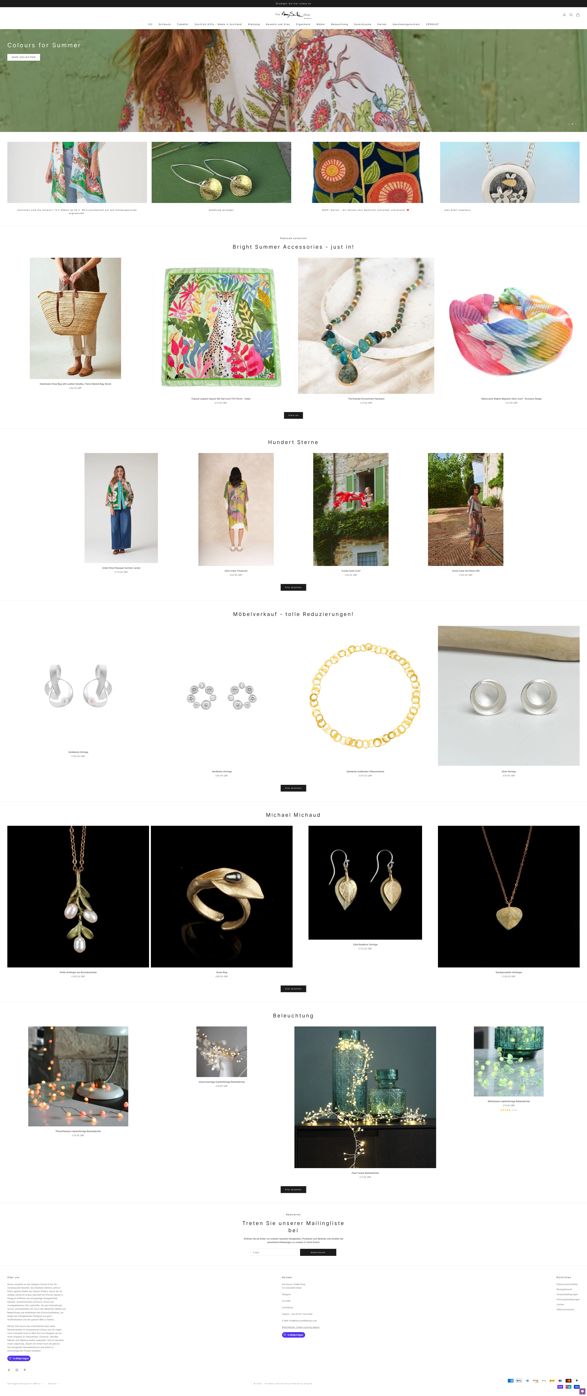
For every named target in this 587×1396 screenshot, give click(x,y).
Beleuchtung (339, 24)
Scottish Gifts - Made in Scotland (218, 24)
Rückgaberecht (564, 1289)
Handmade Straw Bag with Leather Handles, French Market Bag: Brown (75, 384)
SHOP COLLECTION (24, 65)
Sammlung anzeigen (221, 210)
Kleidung (254, 24)
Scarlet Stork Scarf (350, 570)
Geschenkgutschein (406, 24)
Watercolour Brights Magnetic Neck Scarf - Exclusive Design (511, 398)
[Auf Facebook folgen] (8, 1370)
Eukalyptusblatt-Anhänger (509, 972)
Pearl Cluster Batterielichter (365, 1173)
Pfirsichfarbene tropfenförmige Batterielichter (78, 1131)
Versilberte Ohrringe (78, 752)
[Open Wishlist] (582, 1391)
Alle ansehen (293, 587)
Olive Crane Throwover (236, 570)
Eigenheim (303, 24)
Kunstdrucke (363, 24)
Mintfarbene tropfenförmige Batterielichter (509, 1101)
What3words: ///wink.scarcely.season (300, 1327)
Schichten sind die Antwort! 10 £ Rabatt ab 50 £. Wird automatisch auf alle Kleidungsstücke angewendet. (77, 211)
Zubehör (183, 24)
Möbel (321, 24)
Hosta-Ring (221, 972)
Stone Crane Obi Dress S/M (465, 570)
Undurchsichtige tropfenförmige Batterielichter (222, 1082)
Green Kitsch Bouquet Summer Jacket (121, 568)
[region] (293, 80)
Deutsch (52, 1384)
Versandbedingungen (567, 1294)
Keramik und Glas (278, 24)
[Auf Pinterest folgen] (24, 1370)
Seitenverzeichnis (565, 1309)
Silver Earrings (509, 771)
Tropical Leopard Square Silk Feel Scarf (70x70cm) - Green (221, 398)
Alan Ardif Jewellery (458, 210)
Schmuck (165, 24)
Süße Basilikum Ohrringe (365, 944)
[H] (150, 24)
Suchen (560, 1304)
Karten (382, 24)
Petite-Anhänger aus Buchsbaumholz (78, 972)
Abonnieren (553, 1382)
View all (293, 415)
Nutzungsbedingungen (568, 1299)
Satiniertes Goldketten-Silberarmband (365, 771)
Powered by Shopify (301, 1384)
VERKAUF (432, 24)
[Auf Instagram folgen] (16, 1370)
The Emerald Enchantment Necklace (366, 398)
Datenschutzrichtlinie (567, 1284)
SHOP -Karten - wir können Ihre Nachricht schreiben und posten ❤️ (365, 210)
